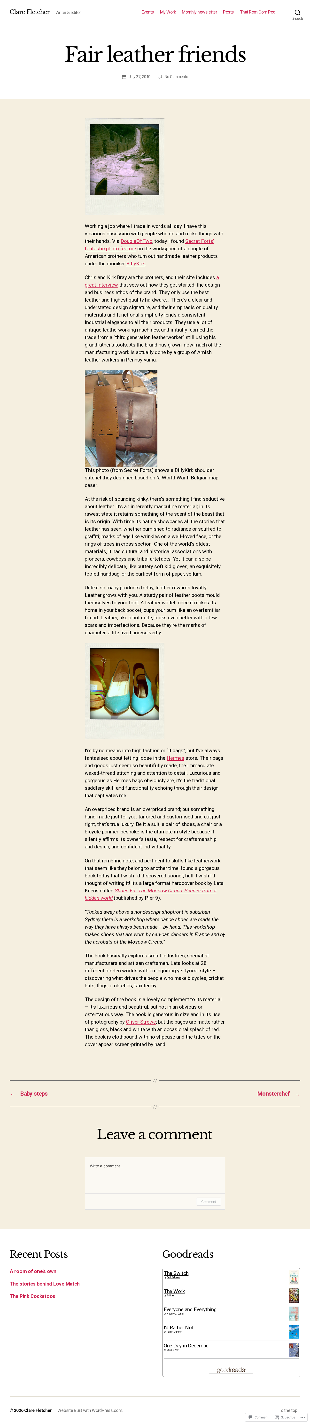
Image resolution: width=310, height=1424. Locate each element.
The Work (174, 1291)
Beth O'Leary (173, 1277)
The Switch (176, 1273)
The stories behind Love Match (45, 1284)
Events (147, 11)
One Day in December (187, 1346)
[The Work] (294, 1295)
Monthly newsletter (199, 11)
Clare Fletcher (30, 12)
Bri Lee (170, 1295)
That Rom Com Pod (257, 11)
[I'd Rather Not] (294, 1332)
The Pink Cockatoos (32, 1296)
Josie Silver (172, 1350)
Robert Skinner (174, 1331)
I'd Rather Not (178, 1327)
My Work (168, 11)
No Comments (176, 76)
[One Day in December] (294, 1350)
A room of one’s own (33, 1271)
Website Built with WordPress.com (89, 1410)
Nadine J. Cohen (175, 1313)
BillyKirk (135, 264)
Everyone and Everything (190, 1309)
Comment (208, 1202)
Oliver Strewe (141, 1022)
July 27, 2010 (140, 76)
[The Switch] (294, 1277)
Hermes (175, 758)
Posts (228, 11)
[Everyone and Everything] (294, 1314)
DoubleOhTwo (136, 241)
